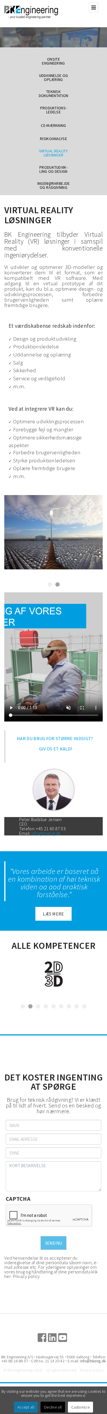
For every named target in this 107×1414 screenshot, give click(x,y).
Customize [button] (80, 1407)
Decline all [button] (53, 1407)
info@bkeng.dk (46, 833)
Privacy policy (26, 1276)
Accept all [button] (25, 1407)
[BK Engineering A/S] (40, 14)
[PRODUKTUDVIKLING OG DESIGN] (54, 974)
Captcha (18, 1199)
